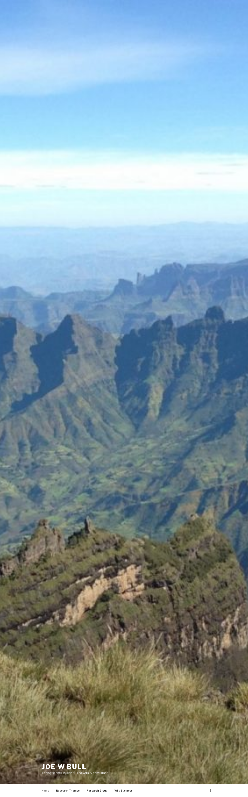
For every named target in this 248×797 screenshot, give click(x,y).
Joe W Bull (64, 767)
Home (45, 790)
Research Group (97, 790)
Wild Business (123, 790)
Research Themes (68, 790)
